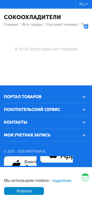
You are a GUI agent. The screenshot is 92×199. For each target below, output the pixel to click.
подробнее (61, 180)
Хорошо (24, 191)
